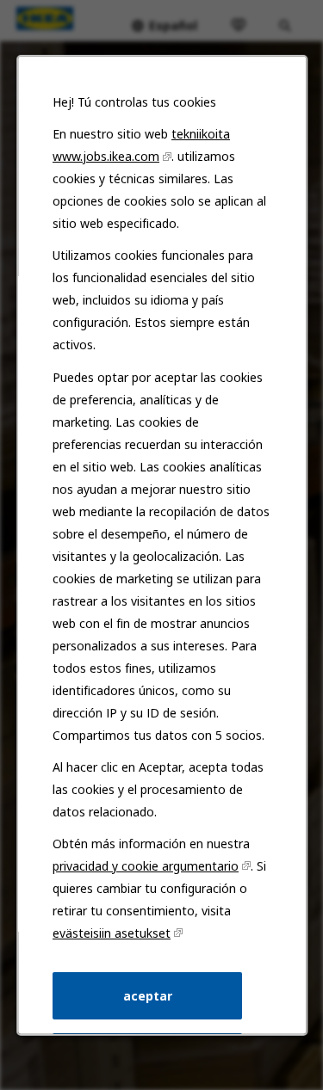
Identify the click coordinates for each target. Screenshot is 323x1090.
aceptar (146, 995)
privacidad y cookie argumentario (146, 865)
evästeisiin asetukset (112, 932)
